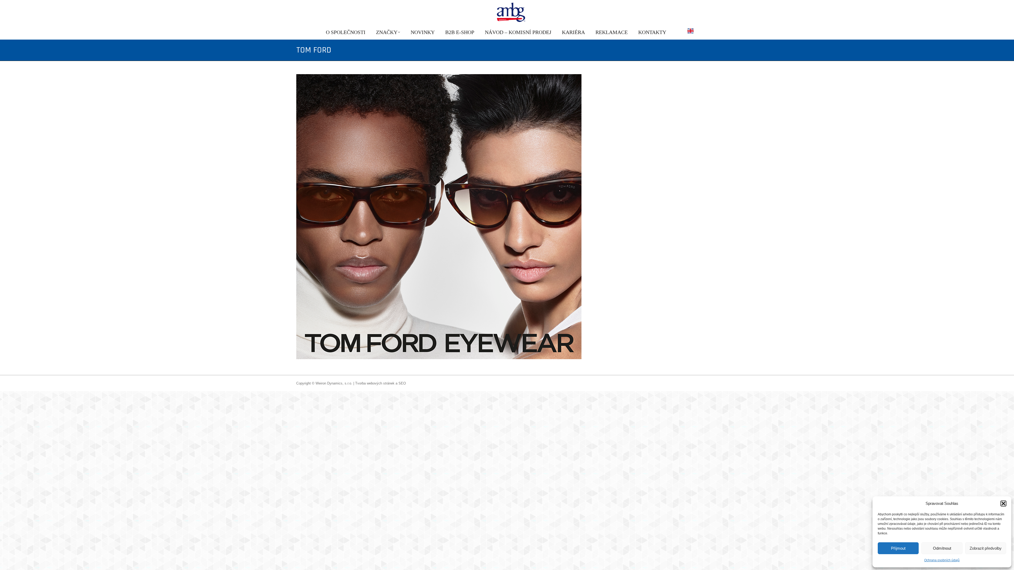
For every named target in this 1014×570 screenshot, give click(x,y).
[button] (1003, 503)
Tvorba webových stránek (375, 383)
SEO (402, 383)
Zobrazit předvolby (986, 548)
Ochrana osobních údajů (942, 560)
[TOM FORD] (507, 216)
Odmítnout (942, 548)
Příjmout (898, 548)
